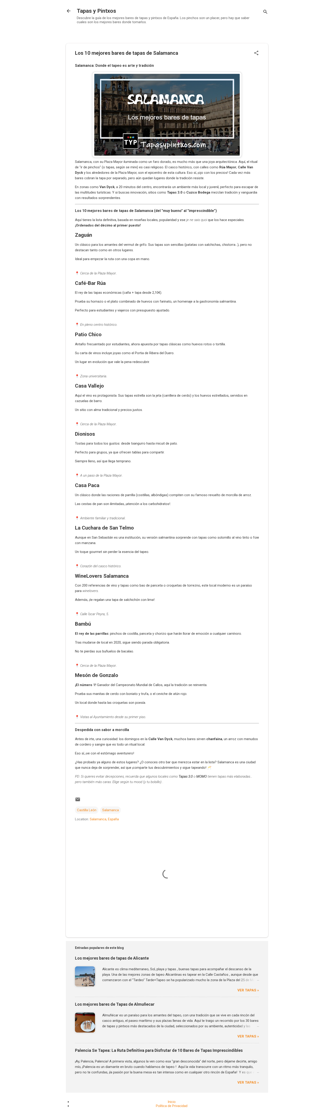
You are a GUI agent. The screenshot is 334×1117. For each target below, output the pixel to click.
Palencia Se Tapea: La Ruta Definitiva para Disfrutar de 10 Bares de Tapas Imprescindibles (159, 1050)
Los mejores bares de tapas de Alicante (112, 958)
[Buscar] (265, 12)
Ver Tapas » (248, 990)
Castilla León (86, 810)
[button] (256, 53)
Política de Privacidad (171, 1106)
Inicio (172, 1102)
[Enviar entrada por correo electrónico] (77, 801)
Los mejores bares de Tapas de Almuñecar (115, 1004)
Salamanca (110, 810)
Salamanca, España (104, 819)
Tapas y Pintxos (96, 11)
